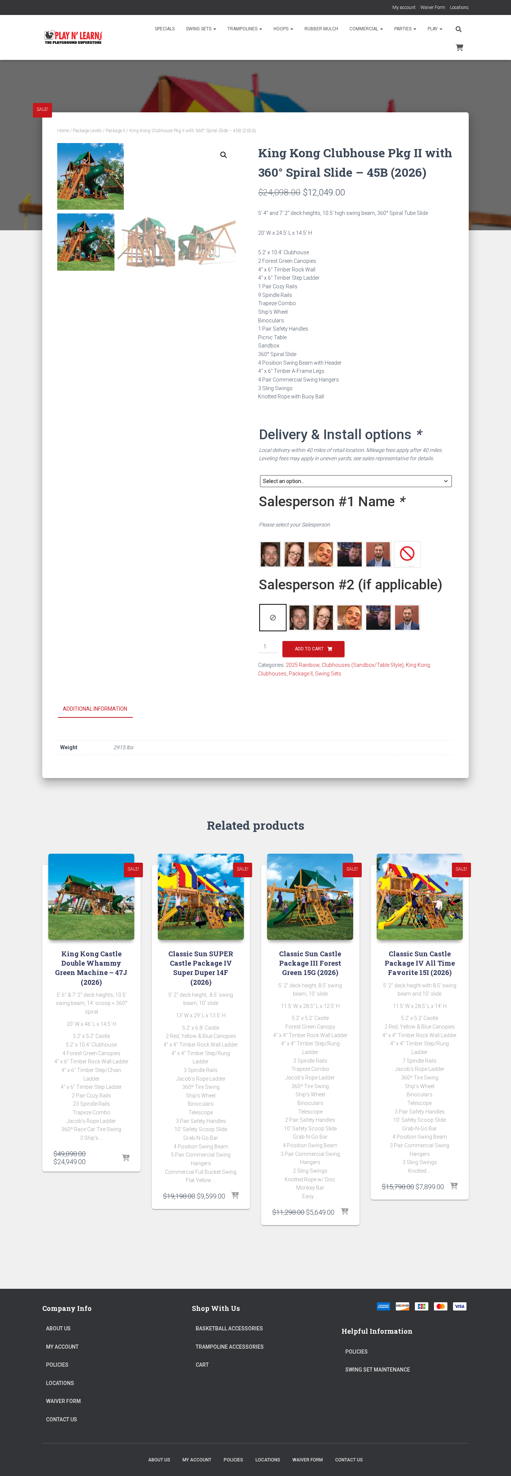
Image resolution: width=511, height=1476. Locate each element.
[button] (214, 28)
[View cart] (459, 47)
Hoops (281, 28)
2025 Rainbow (302, 665)
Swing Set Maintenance (377, 1370)
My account (404, 7)
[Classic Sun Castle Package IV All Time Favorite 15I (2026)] (420, 897)
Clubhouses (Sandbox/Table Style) (363, 665)
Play (433, 28)
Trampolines (242, 28)
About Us (58, 1328)
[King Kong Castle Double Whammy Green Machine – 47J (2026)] (91, 897)
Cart (202, 1365)
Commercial (364, 28)
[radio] (270, 554)
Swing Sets (199, 28)
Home (63, 130)
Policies (57, 1365)
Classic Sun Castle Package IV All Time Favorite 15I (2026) (420, 963)
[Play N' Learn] (73, 37)
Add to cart (309, 649)
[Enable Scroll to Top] (496, 1461)
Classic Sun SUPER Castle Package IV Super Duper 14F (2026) (200, 968)
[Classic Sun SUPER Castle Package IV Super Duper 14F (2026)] (201, 897)
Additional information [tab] (95, 709)
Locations (459, 7)
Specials (165, 28)
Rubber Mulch (321, 28)
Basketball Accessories (229, 1328)
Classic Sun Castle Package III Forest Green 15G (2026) (310, 963)
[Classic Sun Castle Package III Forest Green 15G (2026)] (310, 897)
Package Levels (87, 130)
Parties (403, 28)
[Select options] (125, 1158)
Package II (115, 130)
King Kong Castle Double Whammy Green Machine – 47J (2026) (91, 968)
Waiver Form (432, 7)
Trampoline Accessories (230, 1347)
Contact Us (61, 1419)
